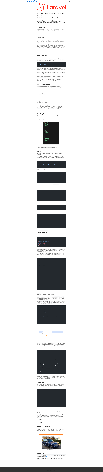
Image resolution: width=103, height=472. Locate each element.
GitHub (54, 470)
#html (59, 458)
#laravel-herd (44, 458)
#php (38, 458)
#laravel (40, 458)
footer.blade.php (40, 420)
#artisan (56, 458)
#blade (54, 458)
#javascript (38, 459)
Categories (72, 1)
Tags (75, 1)
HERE (47, 456)
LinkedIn (51, 470)
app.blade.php (40, 422)
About (48, 470)
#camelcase (50, 458)
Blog (69, 1)
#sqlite (47, 458)
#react (61, 458)
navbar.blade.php (40, 419)
